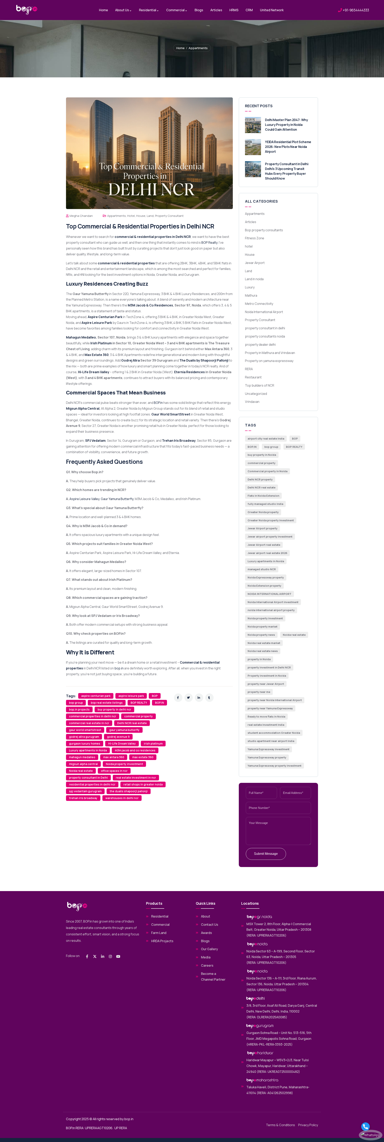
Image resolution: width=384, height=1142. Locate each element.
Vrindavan (252, 401)
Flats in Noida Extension (263, 495)
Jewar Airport (255, 263)
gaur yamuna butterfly (124, 730)
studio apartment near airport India (271, 741)
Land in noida (254, 279)
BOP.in (158, 402)
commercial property (138, 716)
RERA (249, 369)
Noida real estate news (263, 651)
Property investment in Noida (267, 675)
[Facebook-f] (87, 956)
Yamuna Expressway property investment (274, 765)
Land (150, 216)
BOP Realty (209, 242)
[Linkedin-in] (102, 956)
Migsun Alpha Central (82, 408)
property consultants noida (265, 336)
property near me (259, 692)
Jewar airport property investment (270, 536)
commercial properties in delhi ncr (92, 716)
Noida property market (262, 626)
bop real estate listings (107, 702)
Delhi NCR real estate (132, 723)
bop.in (119, 668)
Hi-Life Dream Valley (93, 372)
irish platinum (153, 743)
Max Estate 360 (97, 355)
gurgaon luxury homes (84, 743)
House (140, 216)
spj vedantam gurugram (85, 791)
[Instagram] (110, 956)
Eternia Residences (189, 372)
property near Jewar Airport (266, 684)
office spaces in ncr (114, 771)
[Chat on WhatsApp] (370, 1135)
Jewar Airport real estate (264, 545)
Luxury (250, 287)
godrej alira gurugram (84, 737)
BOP (155, 696)
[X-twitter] (94, 956)
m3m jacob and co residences (135, 750)
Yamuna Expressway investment (268, 749)
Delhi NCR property (260, 479)
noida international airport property (271, 610)
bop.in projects (79, 709)
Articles (250, 222)
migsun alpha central (83, 764)
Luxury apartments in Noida (88, 750)
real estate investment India (266, 725)
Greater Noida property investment (271, 520)
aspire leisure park (131, 696)
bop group (76, 702)
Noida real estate (81, 771)
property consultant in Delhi (88, 777)
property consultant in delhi (265, 328)
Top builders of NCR (259, 385)
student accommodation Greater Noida (274, 733)
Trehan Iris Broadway (179, 440)
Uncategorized (256, 393)
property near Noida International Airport (275, 700)
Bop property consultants (264, 230)
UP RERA (120, 1128)
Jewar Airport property (262, 528)
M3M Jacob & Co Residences (150, 305)
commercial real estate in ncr (89, 723)
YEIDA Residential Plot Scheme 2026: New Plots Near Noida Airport (288, 147)
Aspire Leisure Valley (84, 499)
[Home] (27, 10)
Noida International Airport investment (273, 602)
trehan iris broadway (83, 798)
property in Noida (259, 659)
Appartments (198, 48)
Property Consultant (169, 216)
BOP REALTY (139, 702)
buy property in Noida (262, 455)
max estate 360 (142, 757)
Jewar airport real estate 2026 (267, 553)
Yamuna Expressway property (267, 757)
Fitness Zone (254, 238)
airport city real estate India (266, 438)
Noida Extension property (264, 585)
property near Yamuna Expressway (270, 708)
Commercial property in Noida (267, 471)
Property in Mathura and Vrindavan (270, 353)
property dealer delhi (260, 344)
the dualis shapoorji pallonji (129, 791)
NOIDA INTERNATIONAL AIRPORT (269, 594)
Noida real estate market (264, 643)
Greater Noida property (263, 512)
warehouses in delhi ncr (122, 798)
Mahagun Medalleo (81, 337)
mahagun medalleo (82, 757)
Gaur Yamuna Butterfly (117, 499)
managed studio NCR (262, 569)
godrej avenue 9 (118, 737)
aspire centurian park (95, 696)
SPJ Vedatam (95, 440)
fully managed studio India (265, 504)
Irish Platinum (101, 343)
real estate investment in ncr (136, 777)
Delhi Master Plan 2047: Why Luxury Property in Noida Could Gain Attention (286, 125)
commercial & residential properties (126, 263)
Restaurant (253, 377)
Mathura (251, 295)
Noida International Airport (264, 312)
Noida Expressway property (266, 577)
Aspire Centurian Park (105, 317)
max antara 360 (113, 757)
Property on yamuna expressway (269, 361)
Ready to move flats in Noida (266, 716)
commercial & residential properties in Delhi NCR (153, 236)
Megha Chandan (81, 216)
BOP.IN (159, 702)
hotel (131, 216)
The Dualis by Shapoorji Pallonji (203, 360)
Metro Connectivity (259, 303)
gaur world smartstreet (85, 730)
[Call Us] (370, 1126)
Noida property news (261, 635)
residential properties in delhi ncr (92, 784)
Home (180, 48)
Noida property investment (124, 764)
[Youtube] (118, 956)
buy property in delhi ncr (114, 709)
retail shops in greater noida (143, 784)
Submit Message (266, 853)
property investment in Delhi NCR (269, 667)
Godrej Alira (130, 360)
